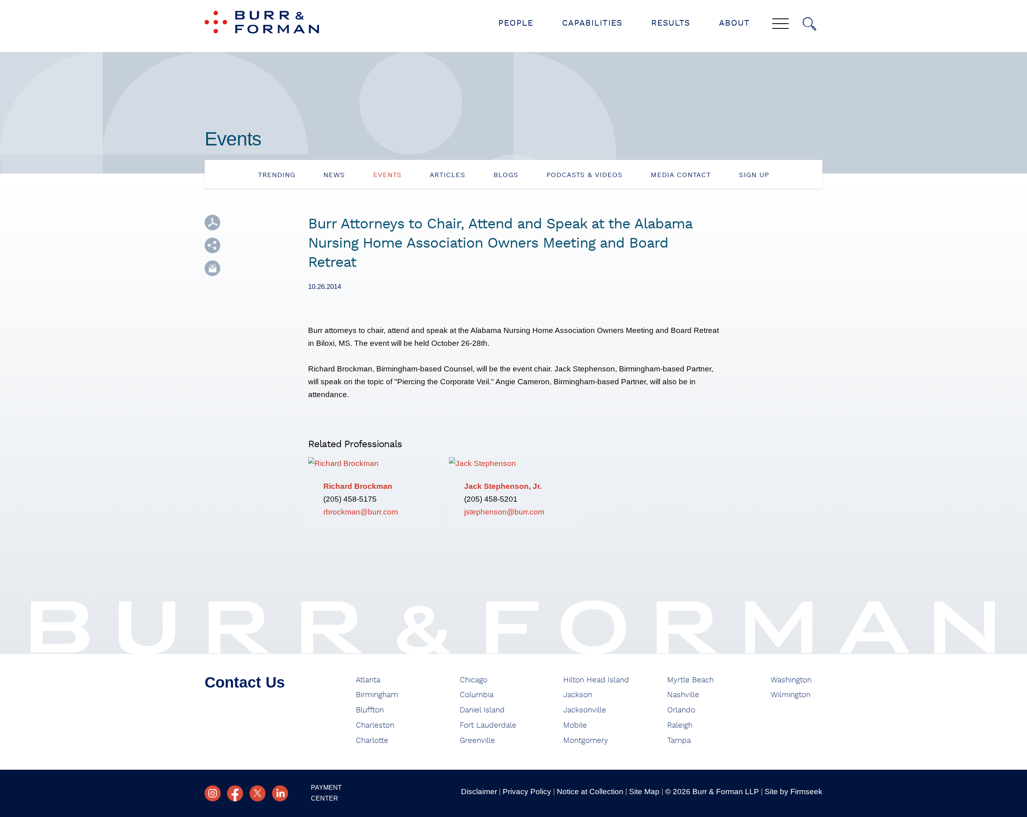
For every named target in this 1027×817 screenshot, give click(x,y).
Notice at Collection (590, 791)
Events (387, 174)
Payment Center (326, 793)
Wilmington (790, 695)
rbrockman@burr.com (360, 512)
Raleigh (679, 725)
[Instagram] (213, 793)
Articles (447, 174)
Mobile (575, 725)
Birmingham (377, 695)
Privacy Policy (527, 791)
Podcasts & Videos (584, 174)
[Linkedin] (280, 793)
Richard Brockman (357, 486)
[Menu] (780, 24)
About (734, 23)
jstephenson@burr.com (504, 512)
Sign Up (754, 174)
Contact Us (245, 682)
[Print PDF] (212, 222)
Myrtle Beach (690, 680)
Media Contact (681, 174)
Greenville (477, 740)
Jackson (577, 695)
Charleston (375, 725)
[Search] (809, 24)
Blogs (505, 174)
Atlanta (368, 680)
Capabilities (592, 23)
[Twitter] (258, 793)
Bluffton (370, 710)
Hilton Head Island (596, 680)
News (334, 174)
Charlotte (372, 740)
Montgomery (585, 740)
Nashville (683, 695)
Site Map (644, 791)
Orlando (681, 710)
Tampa (679, 740)
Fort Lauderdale (488, 725)
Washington (791, 680)
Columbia (476, 695)
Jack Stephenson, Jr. (503, 486)
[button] (212, 245)
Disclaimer (479, 791)
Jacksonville (584, 710)
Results (670, 23)
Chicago (473, 680)
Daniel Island (482, 710)
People (515, 23)
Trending (276, 174)
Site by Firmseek (793, 791)
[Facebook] (235, 793)
